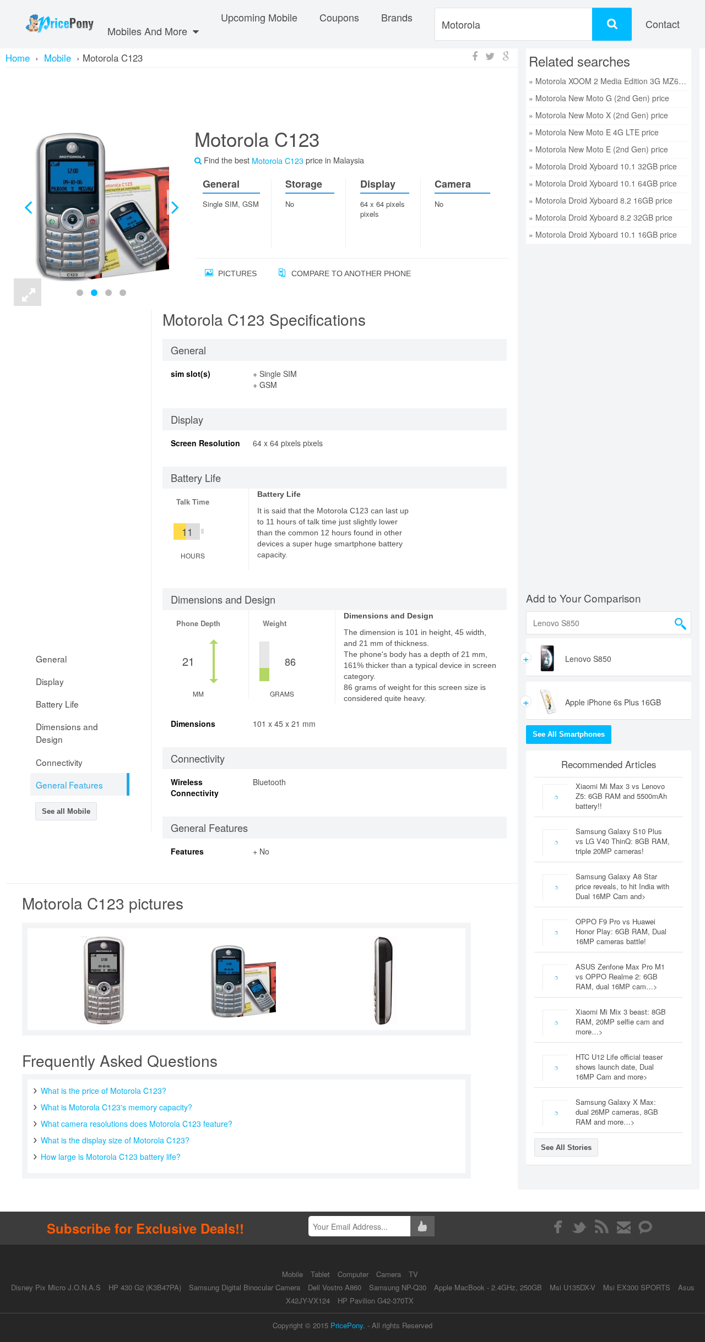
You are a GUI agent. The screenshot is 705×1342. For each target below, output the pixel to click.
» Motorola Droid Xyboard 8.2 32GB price (601, 217)
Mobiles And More (148, 31)
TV (413, 1274)
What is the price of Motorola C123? (103, 1090)
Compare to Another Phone (350, 273)
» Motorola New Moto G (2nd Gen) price (599, 97)
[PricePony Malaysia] (59, 24)
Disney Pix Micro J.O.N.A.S (56, 1287)
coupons (339, 17)
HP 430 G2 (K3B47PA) (145, 1287)
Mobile (293, 1274)
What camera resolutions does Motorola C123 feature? (136, 1123)
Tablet (321, 1274)
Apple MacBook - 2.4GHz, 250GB (488, 1287)
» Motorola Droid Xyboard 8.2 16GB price (601, 200)
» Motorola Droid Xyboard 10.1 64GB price (603, 183)
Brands (397, 17)
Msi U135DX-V (572, 1287)
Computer (354, 1274)
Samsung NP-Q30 (397, 1287)
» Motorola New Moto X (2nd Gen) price (598, 114)
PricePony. (347, 1325)
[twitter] (579, 1227)
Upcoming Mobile (259, 17)
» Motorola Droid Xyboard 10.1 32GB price (603, 166)
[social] (645, 1227)
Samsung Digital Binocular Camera (244, 1287)
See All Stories (566, 1147)
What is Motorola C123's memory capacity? (116, 1107)
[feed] (601, 1227)
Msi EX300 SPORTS (636, 1287)
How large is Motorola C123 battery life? (111, 1156)
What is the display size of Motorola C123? (115, 1140)
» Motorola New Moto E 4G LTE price (594, 132)
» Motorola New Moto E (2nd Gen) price (598, 149)
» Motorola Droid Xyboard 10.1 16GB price (603, 234)
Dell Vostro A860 (334, 1287)
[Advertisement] (261, 96)
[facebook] (557, 1227)
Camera (389, 1274)
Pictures (236, 273)
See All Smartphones (569, 734)
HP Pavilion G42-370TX (376, 1300)
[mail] (623, 1227)
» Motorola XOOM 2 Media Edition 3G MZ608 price (608, 80)
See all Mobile (66, 811)
